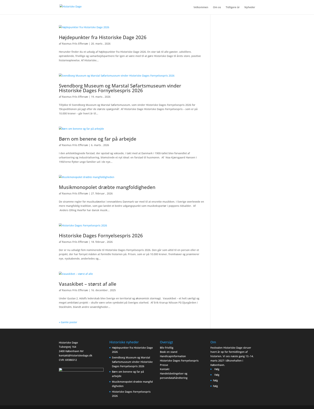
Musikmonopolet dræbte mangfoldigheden (108, 187)
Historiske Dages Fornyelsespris (179, 360)
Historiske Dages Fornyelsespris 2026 (101, 235)
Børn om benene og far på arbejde (97, 138)
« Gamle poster (68, 322)
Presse (164, 365)
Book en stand (168, 352)
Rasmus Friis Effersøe (75, 43)
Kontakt (164, 369)
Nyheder (249, 7)
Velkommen (201, 7)
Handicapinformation (173, 356)
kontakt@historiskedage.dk (75, 355)
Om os (217, 7)
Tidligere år (233, 7)
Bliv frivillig (166, 347)
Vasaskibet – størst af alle (87, 284)
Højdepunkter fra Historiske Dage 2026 (102, 37)
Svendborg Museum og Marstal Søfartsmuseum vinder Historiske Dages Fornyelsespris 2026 (120, 88)
